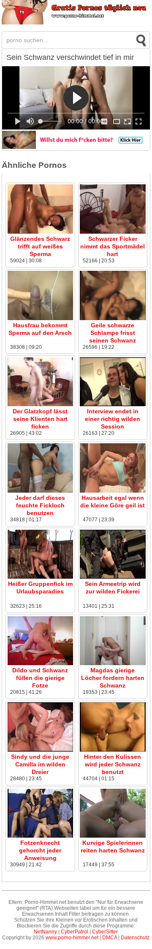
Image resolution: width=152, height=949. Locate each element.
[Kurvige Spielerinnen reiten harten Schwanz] (112, 836)
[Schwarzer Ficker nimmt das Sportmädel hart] (112, 232)
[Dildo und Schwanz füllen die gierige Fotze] (40, 663)
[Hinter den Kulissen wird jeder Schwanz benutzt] (112, 750)
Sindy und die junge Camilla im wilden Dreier (40, 764)
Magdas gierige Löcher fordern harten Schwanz (112, 678)
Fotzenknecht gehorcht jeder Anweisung (40, 850)
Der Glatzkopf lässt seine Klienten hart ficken (40, 419)
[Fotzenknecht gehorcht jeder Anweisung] (40, 836)
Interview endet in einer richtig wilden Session (112, 419)
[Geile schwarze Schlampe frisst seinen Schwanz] (112, 318)
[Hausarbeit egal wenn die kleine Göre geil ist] (112, 491)
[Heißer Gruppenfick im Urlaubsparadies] (40, 577)
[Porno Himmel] (76, 23)
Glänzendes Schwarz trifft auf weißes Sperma (40, 246)
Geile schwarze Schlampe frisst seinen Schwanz (112, 333)
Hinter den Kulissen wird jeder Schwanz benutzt (112, 764)
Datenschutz (135, 938)
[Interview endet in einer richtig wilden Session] (112, 404)
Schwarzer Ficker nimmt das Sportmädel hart (112, 246)
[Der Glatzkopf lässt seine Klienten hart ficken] (40, 404)
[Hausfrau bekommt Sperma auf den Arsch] (40, 318)
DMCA (109, 938)
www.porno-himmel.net (72, 938)
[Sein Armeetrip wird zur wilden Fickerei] (112, 577)
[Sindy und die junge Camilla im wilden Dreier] (40, 750)
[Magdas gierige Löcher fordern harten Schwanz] (112, 663)
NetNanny (45, 932)
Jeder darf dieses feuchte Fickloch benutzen (40, 505)
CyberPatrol (74, 932)
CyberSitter (105, 932)
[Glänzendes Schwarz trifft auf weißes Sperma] (40, 232)
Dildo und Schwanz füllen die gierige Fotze (40, 678)
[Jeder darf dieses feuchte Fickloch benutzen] (40, 491)
